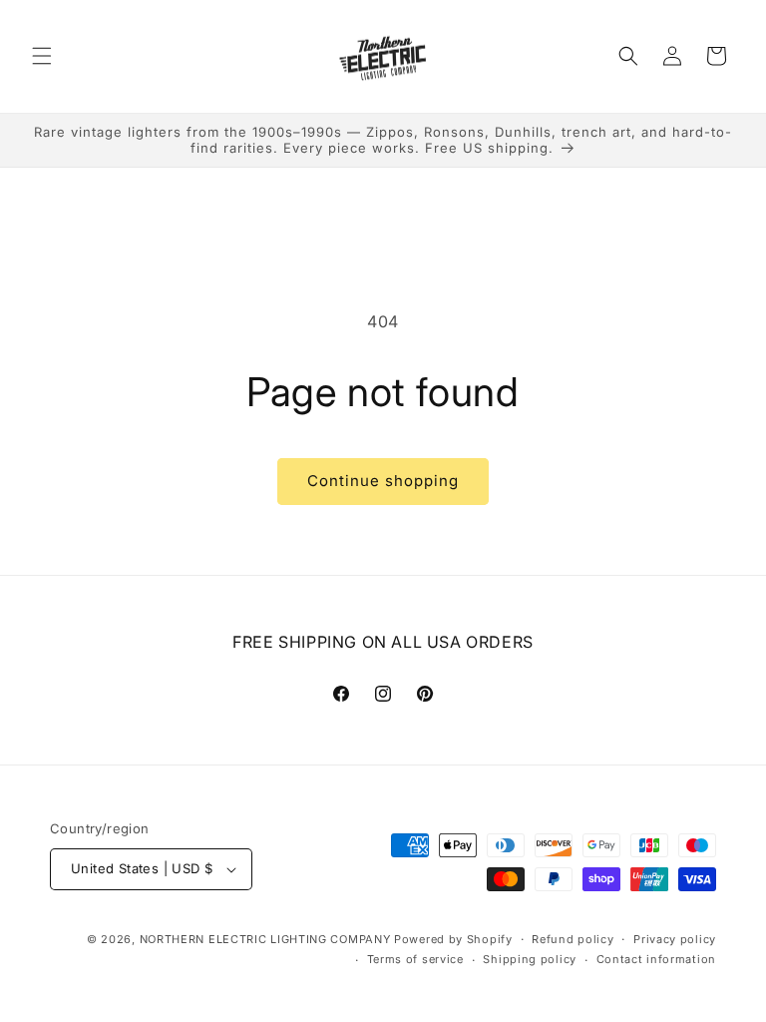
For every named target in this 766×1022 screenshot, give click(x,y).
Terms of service (415, 959)
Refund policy (572, 939)
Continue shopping (383, 480)
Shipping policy (529, 959)
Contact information (656, 959)
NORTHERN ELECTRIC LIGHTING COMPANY (265, 939)
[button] (42, 56)
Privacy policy (674, 939)
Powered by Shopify (453, 939)
